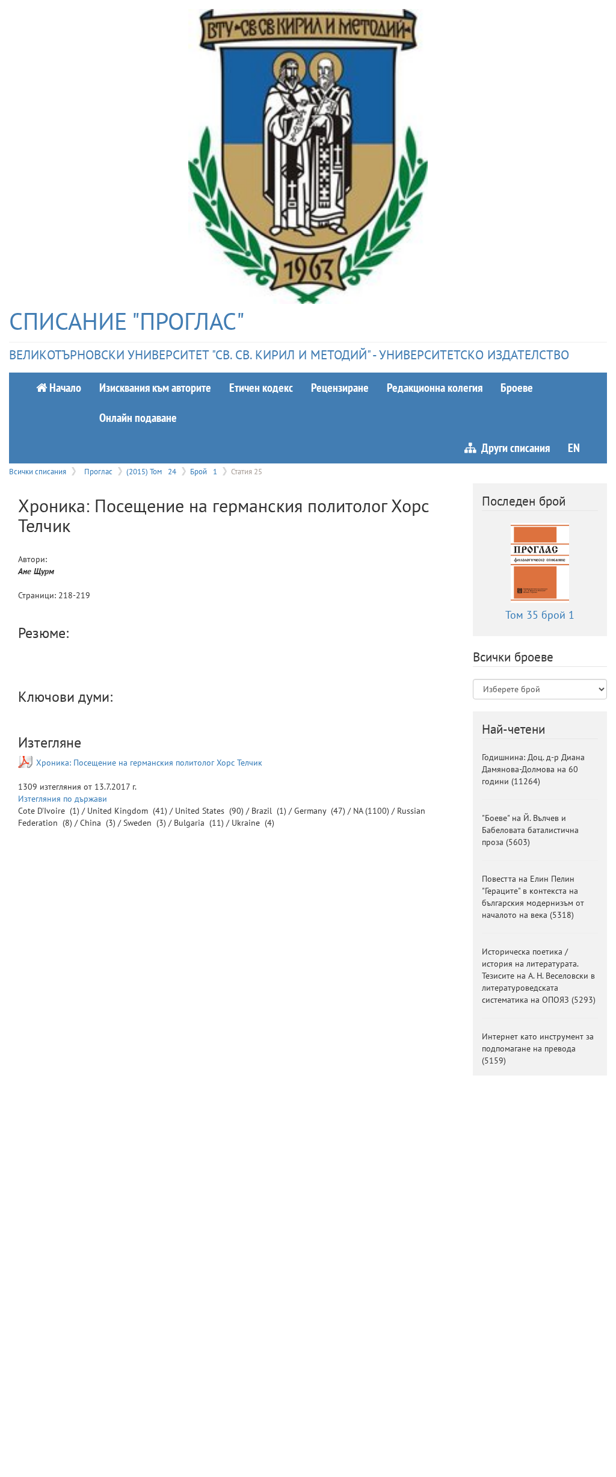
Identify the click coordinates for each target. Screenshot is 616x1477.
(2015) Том (151, 471)
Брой (203, 471)
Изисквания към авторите (155, 387)
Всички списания (37, 471)
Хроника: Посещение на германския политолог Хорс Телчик (149, 762)
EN (574, 447)
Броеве (516, 387)
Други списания (513, 447)
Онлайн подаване (138, 417)
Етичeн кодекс (261, 387)
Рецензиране (340, 387)
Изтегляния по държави (62, 798)
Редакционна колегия (434, 387)
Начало (64, 387)
